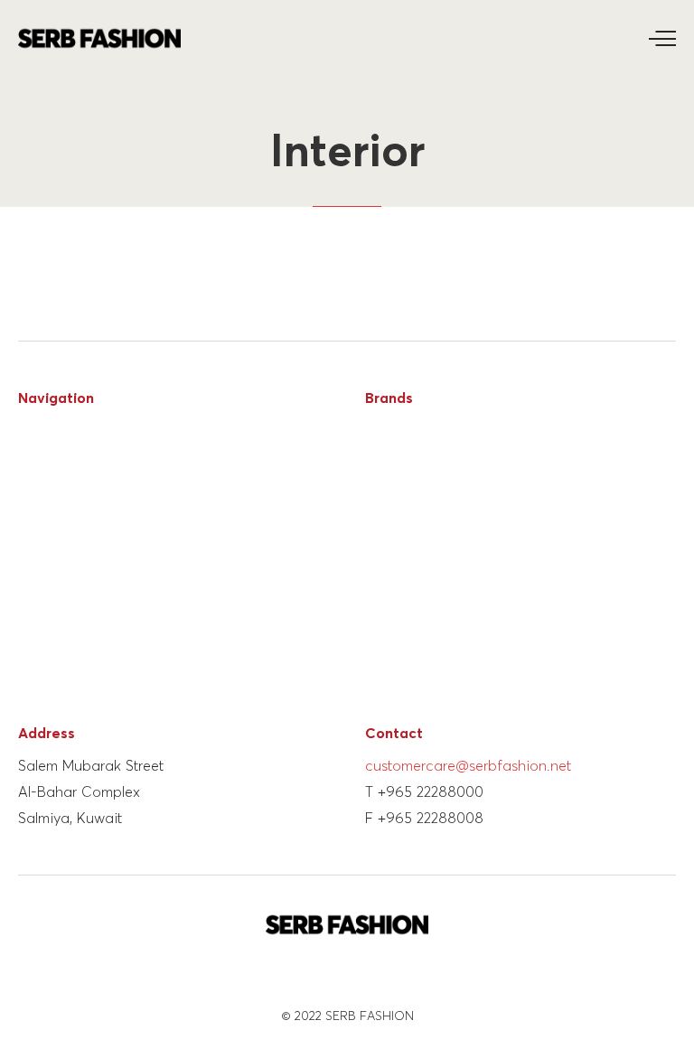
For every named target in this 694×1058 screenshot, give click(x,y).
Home (38, 427)
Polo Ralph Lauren (425, 522)
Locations (51, 554)
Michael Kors (408, 616)
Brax (380, 648)
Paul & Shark (406, 586)
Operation (52, 522)
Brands (41, 491)
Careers (43, 586)
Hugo (382, 459)
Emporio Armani (418, 554)
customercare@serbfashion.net (468, 765)
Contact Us (56, 616)
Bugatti (390, 679)
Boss (381, 427)
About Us (48, 459)
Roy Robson (404, 491)
